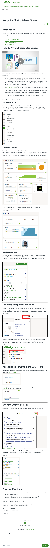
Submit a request (30, 529)
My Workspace (12, 372)
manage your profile (11, 87)
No (28, 523)
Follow (45, 24)
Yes (21, 523)
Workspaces (8, 38)
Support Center (5, 6)
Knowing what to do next (10, 42)
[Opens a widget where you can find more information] (45, 545)
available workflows (28, 256)
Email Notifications (9, 44)
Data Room (4, 388)
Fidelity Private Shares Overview (32, 6)
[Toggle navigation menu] (45, 2)
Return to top (5, 534)
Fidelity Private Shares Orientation (17, 6)
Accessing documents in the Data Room (14, 41)
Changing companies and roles (12, 39)
